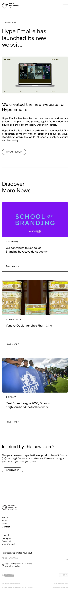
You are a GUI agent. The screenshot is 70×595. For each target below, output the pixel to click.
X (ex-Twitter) (8, 544)
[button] (64, 5)
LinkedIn (6, 535)
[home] (11, 5)
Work (4, 521)
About (5, 517)
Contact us (12, 470)
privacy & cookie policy (11, 584)
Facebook (6, 541)
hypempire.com (14, 151)
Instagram (7, 538)
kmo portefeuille (61, 584)
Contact (6, 527)
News (4, 524)
